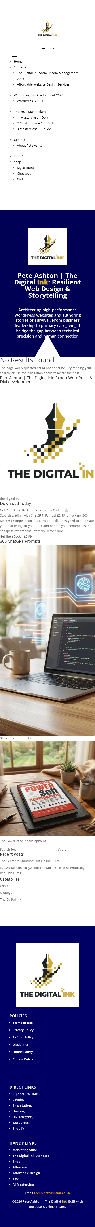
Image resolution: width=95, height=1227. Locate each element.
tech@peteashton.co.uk (52, 1193)
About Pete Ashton (30, 145)
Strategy (6, 893)
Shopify (18, 1128)
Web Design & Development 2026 (38, 95)
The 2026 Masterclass (30, 112)
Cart (20, 179)
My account (25, 168)
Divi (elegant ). (23, 1117)
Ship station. (22, 1105)
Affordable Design (26, 1173)
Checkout (24, 173)
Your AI (19, 156)
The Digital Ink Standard (31, 1156)
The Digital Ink (10, 899)
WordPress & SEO (30, 101)
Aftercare (20, 1167)
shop (17, 162)
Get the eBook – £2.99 (16, 536)
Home (18, 61)
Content (6, 886)
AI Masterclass (24, 1184)
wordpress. (21, 1123)
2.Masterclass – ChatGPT (35, 123)
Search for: (8, 849)
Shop (16, 1161)
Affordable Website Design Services (43, 84)
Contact (19, 140)
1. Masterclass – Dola (32, 117)
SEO (16, 1179)
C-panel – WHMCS (26, 1094)
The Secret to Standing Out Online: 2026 (30, 861)
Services (20, 67)
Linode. (18, 1100)
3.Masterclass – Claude (34, 129)
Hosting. (19, 1111)
